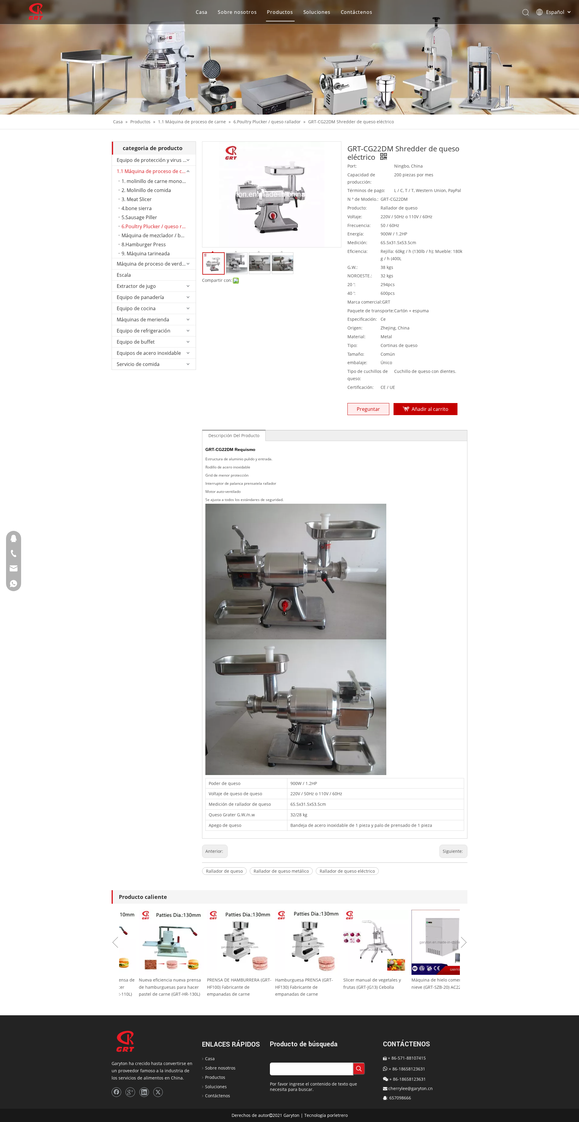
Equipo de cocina (136, 308)
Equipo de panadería (140, 297)
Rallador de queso (224, 871)
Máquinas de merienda (143, 319)
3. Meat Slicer (137, 199)
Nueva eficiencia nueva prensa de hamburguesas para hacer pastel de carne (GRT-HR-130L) (152, 987)
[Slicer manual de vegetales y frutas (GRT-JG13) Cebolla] (357, 942)
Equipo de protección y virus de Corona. (156, 160)
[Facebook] (116, 1092)
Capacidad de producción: (361, 178)
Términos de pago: (366, 190)
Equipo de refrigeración (143, 330)
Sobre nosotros (237, 12)
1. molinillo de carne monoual (155, 181)
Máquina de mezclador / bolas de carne (159, 235)
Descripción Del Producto (233, 435)
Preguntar (368, 409)
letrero (341, 1115)
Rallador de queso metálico (281, 871)
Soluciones (317, 12)
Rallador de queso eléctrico (347, 871)
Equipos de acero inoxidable (149, 353)
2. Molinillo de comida (146, 190)
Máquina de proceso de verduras (154, 263)
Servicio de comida (138, 364)
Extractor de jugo (136, 286)
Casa (201, 12)
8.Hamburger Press (144, 244)
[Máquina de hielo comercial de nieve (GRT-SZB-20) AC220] (425, 942)
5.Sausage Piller (139, 217)
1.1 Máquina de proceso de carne (154, 171)
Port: (352, 166)
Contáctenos (356, 12)
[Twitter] (158, 1092)
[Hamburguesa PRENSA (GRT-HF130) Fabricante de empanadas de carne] (289, 942)
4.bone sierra (137, 208)
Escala (124, 275)
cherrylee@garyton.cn (410, 1088)
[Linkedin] (144, 1092)
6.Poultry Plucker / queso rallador (159, 226)
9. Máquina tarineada (146, 253)
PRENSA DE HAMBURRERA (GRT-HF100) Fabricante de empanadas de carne (221, 987)
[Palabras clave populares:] (359, 1069)
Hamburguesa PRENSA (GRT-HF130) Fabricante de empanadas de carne (286, 987)
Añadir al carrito (430, 409)
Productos (280, 12)
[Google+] (130, 1092)
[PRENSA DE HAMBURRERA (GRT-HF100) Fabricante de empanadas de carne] (221, 942)
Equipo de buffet (136, 342)
